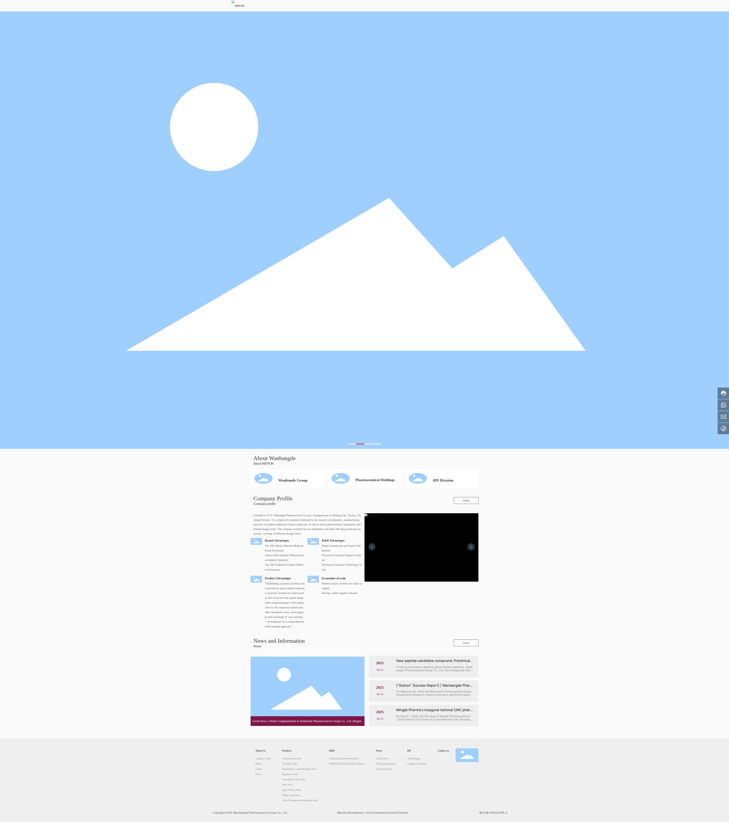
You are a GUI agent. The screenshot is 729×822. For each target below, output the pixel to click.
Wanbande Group (293, 480)
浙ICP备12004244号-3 (493, 812)
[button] (352, 444)
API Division (442, 480)
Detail (466, 500)
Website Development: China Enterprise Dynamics (367, 812)
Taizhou (403, 812)
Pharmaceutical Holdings (375, 480)
